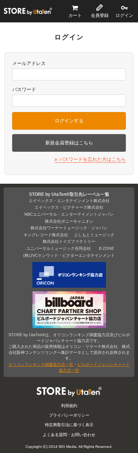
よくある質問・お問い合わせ (69, 434)
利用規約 (69, 405)
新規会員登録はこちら (69, 142)
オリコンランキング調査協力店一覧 (40, 364)
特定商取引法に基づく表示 (69, 425)
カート (75, 15)
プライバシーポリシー (69, 415)
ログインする (69, 120)
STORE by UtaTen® (28, 11)
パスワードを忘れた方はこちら (92, 159)
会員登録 (100, 15)
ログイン (124, 15)
